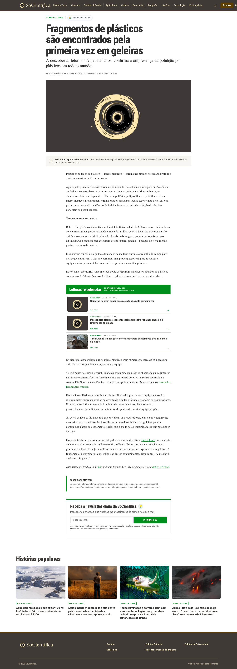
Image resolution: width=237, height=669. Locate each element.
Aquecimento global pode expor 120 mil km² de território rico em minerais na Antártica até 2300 (40, 611)
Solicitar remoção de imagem (160, 650)
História (166, 5)
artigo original (160, 467)
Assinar (227, 5)
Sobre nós (112, 650)
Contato (110, 644)
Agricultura (111, 5)
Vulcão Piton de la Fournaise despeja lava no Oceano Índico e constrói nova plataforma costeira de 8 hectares (194, 611)
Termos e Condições (129, 526)
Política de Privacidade (196, 644)
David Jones (148, 440)
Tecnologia (179, 5)
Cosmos (75, 5)
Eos (100, 467)
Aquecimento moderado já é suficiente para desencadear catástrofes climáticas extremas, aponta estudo (91, 611)
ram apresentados (78, 386)
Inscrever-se (150, 520)
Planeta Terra (60, 5)
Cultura (125, 5)
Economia (138, 5)
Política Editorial (153, 644)
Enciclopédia (195, 5)
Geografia (153, 5)
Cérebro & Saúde (92, 5)
